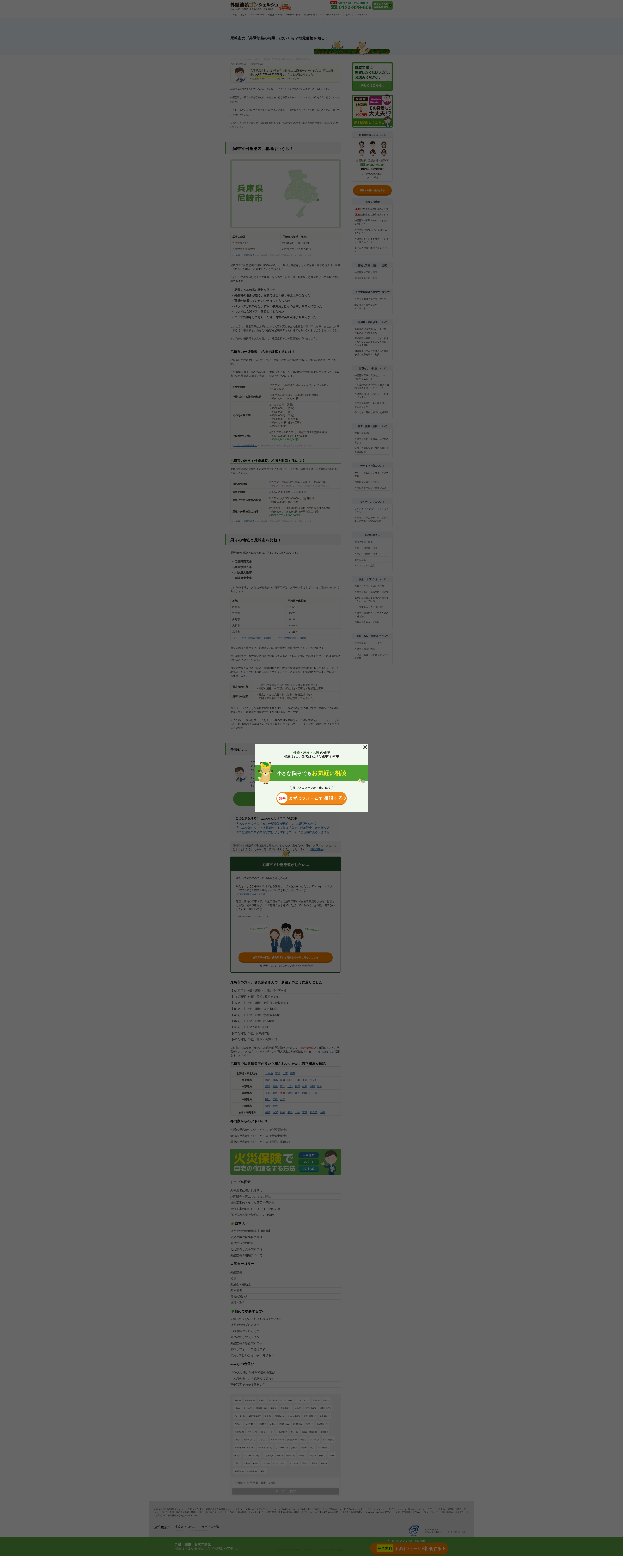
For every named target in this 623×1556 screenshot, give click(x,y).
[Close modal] (365, 747)
